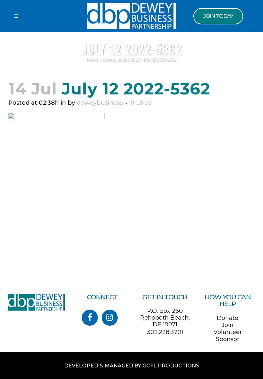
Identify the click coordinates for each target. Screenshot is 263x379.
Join (227, 325)
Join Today (218, 16)
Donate (227, 318)
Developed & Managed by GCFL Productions (131, 366)
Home (92, 59)
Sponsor (227, 339)
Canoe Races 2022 (121, 59)
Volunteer (228, 332)
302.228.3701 (165, 332)
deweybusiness (100, 102)
